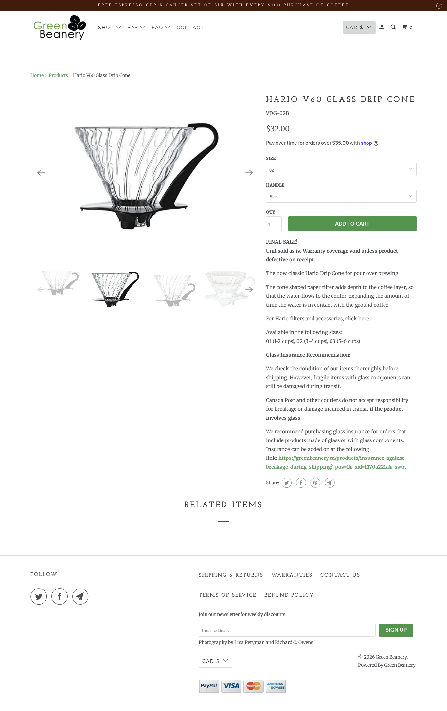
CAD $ (355, 27)
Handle (275, 185)
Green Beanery (391, 657)
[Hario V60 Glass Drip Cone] (145, 173)
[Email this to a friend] (329, 483)
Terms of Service (228, 595)
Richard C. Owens (294, 642)
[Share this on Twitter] (286, 483)
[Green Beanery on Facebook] (61, 596)
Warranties (292, 575)
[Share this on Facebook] (300, 483)
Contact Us (340, 575)
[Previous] (41, 173)
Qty (270, 212)
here (363, 318)
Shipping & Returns (231, 575)
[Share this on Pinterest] (314, 483)
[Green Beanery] (59, 27)
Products (58, 75)
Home (37, 75)
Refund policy (289, 595)
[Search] (394, 27)
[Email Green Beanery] (82, 596)
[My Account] (382, 27)
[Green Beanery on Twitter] (40, 596)
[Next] (249, 173)
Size (271, 158)
